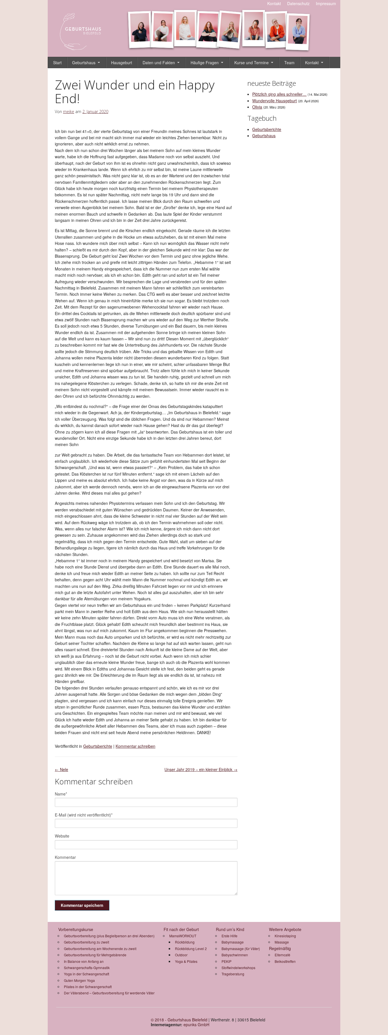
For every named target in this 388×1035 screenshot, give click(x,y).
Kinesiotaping (285, 935)
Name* (61, 794)
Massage (282, 942)
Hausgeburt (121, 62)
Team (289, 62)
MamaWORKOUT (182, 935)
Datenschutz (298, 3)
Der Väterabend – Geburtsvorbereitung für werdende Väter (109, 992)
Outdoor (181, 954)
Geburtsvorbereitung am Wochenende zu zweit (100, 948)
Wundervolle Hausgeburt (274, 100)
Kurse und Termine (251, 62)
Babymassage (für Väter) (241, 948)
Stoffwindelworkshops (238, 967)
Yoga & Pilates (186, 961)
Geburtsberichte (97, 746)
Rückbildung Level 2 (191, 948)
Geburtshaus (83, 62)
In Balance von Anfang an (84, 961)
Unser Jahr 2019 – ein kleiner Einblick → (200, 769)
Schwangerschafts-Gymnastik (87, 967)
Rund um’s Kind (230, 929)
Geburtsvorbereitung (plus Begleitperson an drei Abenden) (109, 935)
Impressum (326, 3)
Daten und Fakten (159, 62)
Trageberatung (233, 973)
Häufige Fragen (205, 62)
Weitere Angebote (285, 929)
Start (57, 62)
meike (68, 111)
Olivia (257, 107)
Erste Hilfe (229, 935)
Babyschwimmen (235, 954)
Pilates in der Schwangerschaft (88, 986)
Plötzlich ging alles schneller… (279, 94)
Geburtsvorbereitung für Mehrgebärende (95, 954)
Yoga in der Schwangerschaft (86, 973)
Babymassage (233, 942)
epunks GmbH (196, 1024)
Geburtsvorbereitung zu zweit (86, 942)
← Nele (61, 769)
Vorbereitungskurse (75, 929)
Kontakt (274, 3)
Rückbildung (185, 942)
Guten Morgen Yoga (79, 980)
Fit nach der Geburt (181, 929)
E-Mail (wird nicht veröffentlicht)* (83, 815)
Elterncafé (282, 954)
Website (62, 836)
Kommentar (65, 857)
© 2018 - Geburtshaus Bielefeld (179, 1019)
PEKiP (226, 961)
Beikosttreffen (285, 961)
